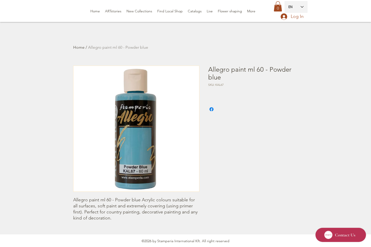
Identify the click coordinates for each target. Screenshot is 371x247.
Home (79, 47)
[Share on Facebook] (211, 109)
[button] (278, 6)
